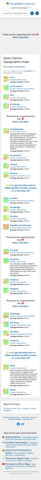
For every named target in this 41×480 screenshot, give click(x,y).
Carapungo (15, 207)
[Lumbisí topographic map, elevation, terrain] (6, 200)
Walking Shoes (13, 437)
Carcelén (14, 250)
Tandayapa (15, 313)
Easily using (20, 188)
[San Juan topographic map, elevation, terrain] (6, 324)
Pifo (12, 95)
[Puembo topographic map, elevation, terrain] (6, 218)
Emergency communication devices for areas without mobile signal (21, 445)
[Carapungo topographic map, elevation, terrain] (6, 209)
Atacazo (14, 173)
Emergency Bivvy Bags (17, 464)
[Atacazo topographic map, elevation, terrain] (6, 175)
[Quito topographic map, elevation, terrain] (6, 375)
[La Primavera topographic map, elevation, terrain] (6, 88)
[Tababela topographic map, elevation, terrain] (6, 291)
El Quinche (15, 104)
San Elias (14, 331)
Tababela (14, 289)
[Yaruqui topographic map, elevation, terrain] (6, 166)
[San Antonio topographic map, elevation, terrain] (6, 157)
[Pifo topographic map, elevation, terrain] (6, 97)
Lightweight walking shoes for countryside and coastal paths (21, 438)
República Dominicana (20, 225)
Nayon (13, 390)
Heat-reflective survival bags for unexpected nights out (20, 466)
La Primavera (16, 86)
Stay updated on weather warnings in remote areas (19, 454)
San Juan (14, 322)
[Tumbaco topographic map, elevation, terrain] (6, 342)
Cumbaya (31, 89)
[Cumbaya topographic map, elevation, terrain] (6, 267)
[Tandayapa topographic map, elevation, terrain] (6, 315)
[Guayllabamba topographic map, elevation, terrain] (6, 140)
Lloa (12, 77)
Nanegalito (31, 316)
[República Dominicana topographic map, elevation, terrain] (6, 227)
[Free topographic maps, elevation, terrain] (4, 67)
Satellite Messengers (16, 442)
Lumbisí (13, 198)
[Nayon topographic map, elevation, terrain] (6, 392)
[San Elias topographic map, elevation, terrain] (6, 333)
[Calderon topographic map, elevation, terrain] (6, 282)
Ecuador (13, 80)
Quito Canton (21, 80)
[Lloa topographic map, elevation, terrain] (6, 79)
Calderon (14, 280)
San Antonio (16, 155)
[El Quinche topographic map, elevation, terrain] (6, 106)
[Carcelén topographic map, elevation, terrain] (6, 252)
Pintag (30, 334)
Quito (29, 228)
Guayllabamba (16, 129)
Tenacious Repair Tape (17, 458)
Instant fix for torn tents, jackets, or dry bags (22, 460)
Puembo (14, 216)
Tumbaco (14, 340)
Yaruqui (13, 164)
